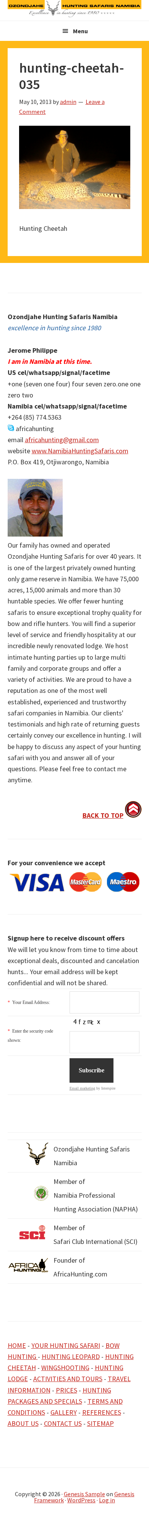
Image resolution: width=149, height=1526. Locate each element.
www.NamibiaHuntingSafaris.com (80, 450)
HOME (17, 1345)
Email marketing (82, 1088)
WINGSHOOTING (65, 1367)
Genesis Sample (84, 1494)
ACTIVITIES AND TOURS (67, 1378)
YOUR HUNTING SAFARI (65, 1345)
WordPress (81, 1500)
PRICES (66, 1390)
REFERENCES (101, 1412)
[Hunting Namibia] (75, 15)
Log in (107, 1500)
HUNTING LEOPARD (71, 1356)
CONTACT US (63, 1423)
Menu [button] (80, 31)
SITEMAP (100, 1423)
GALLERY (63, 1412)
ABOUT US (23, 1423)
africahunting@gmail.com (62, 439)
